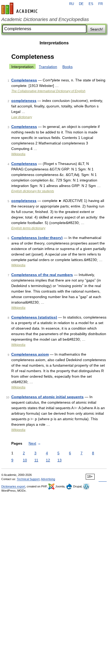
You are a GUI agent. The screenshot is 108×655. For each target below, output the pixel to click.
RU (71, 4)
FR (100, 4)
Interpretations (54, 43)
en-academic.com (20, 8)
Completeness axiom (30, 354)
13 (59, 460)
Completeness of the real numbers (42, 275)
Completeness (24, 80)
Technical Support (28, 479)
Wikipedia (18, 154)
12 (48, 460)
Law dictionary (21, 117)
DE (81, 4)
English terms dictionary (28, 228)
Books (67, 67)
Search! (96, 29)
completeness (23, 100)
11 (36, 460)
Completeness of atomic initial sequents (47, 397)
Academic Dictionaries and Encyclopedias (45, 19)
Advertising (48, 479)
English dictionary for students (32, 191)
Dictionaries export (13, 486)
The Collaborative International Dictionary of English (48, 91)
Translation (48, 67)
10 (25, 460)
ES (91, 4)
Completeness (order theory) (37, 238)
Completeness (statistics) (34, 317)
